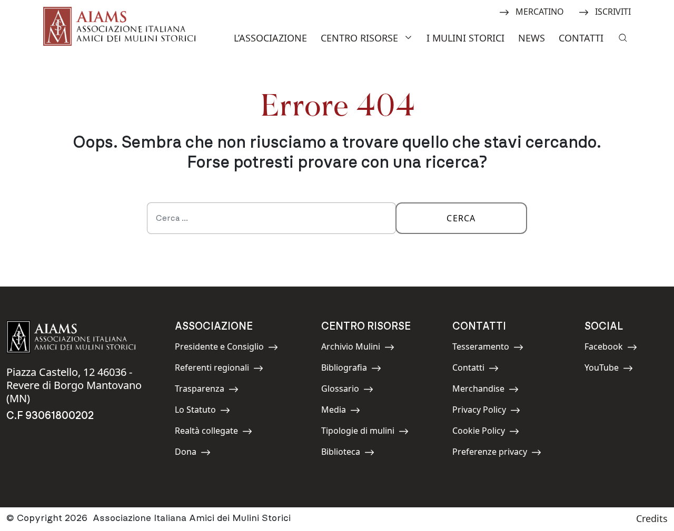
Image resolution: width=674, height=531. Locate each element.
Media (345, 411)
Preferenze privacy (489, 453)
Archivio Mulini (350, 348)
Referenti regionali (212, 369)
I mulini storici (465, 38)
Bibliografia (345, 369)
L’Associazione (270, 38)
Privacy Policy (479, 411)
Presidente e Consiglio (219, 348)
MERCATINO (539, 11)
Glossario (345, 390)
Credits (652, 518)
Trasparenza (199, 390)
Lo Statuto (198, 411)
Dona (198, 453)
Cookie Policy (478, 432)
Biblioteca (345, 453)
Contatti (581, 38)
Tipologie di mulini (357, 432)
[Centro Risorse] (409, 36)
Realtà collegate (206, 432)
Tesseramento (480, 348)
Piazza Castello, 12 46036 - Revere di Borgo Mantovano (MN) (74, 385)
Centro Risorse (359, 38)
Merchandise (478, 390)
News (531, 38)
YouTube (608, 369)
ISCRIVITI (612, 11)
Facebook (608, 348)
